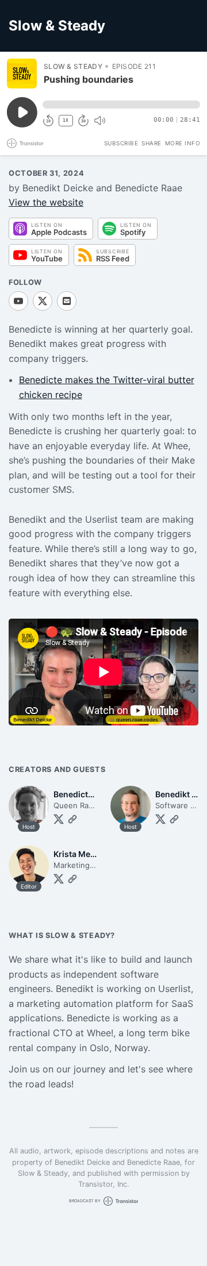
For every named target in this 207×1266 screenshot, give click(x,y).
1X (65, 120)
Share (151, 143)
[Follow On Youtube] (18, 301)
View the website (46, 202)
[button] (121, 105)
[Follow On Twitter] (58, 819)
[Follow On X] (42, 301)
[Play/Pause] (22, 73)
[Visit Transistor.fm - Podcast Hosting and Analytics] (25, 143)
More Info (183, 143)
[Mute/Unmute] (99, 120)
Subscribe (121, 143)
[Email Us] (66, 301)
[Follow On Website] (72, 819)
